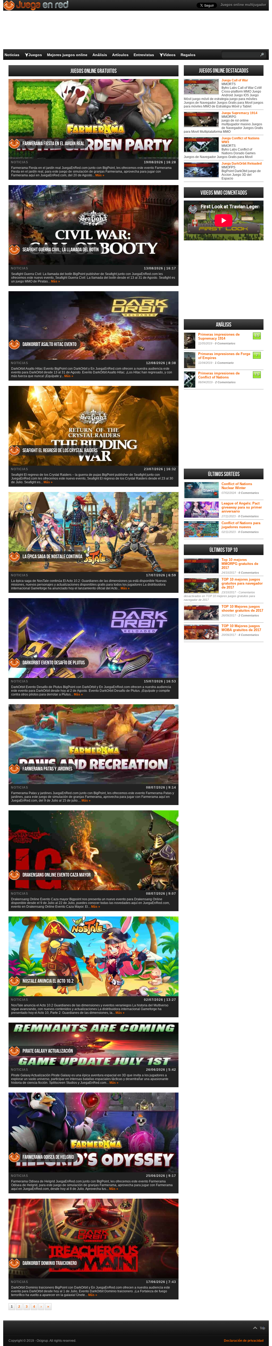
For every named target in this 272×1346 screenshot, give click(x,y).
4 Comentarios (249, 634)
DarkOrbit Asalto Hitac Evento (49, 344)
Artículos (120, 55)
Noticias (12, 55)
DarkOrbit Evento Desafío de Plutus (54, 663)
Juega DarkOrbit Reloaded (242, 163)
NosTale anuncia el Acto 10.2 (48, 981)
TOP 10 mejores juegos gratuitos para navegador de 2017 (242, 583)
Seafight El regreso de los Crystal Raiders (60, 450)
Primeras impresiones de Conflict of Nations (219, 375)
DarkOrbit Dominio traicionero (50, 1263)
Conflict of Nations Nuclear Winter (237, 486)
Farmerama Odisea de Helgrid (48, 1157)
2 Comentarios (225, 382)
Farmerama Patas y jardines (47, 769)
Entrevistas (144, 55)
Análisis (99, 55)
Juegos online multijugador (243, 5)
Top (262, 1328)
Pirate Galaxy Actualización (48, 1051)
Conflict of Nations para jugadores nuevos (241, 525)
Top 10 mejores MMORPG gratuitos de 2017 (240, 564)
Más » (99, 175)
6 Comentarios (249, 572)
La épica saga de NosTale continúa (52, 556)
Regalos (188, 55)
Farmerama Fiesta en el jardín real (53, 143)
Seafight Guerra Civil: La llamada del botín (61, 250)
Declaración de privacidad (244, 1341)
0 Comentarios (225, 343)
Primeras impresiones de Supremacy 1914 (219, 336)
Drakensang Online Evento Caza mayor (57, 875)
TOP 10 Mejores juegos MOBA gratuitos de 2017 (241, 628)
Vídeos (169, 55)
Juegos (35, 55)
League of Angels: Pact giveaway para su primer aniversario (242, 507)
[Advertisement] (224, 280)
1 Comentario (224, 362)
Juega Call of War (235, 80)
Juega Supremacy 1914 (239, 113)
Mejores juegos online (67, 55)
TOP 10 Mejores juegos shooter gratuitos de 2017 (242, 608)
